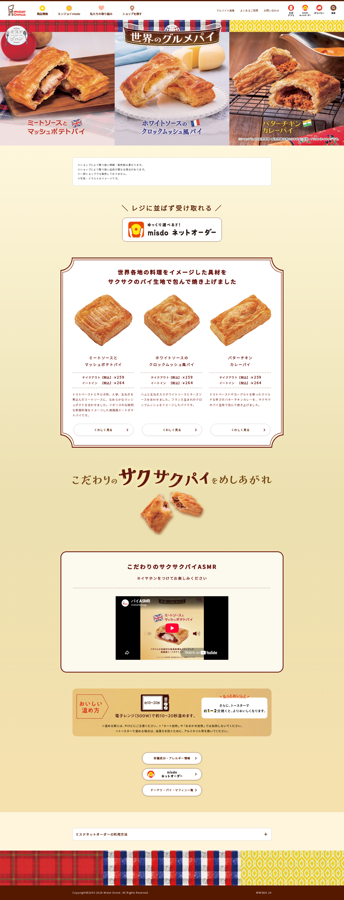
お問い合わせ (271, 10)
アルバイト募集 (225, 10)
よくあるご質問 (249, 10)
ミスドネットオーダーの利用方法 (102, 834)
